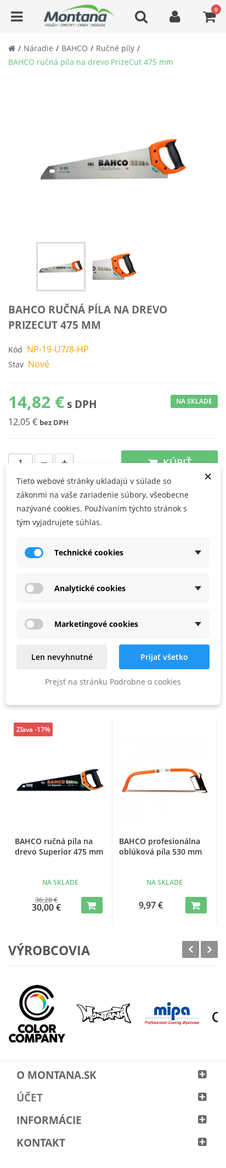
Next (209, 949)
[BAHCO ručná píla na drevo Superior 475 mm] (60, 780)
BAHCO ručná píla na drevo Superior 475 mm (59, 846)
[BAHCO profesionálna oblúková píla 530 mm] (164, 780)
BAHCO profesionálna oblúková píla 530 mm (160, 846)
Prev (190, 949)
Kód (15, 349)
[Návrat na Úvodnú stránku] (11, 48)
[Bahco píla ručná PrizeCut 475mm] (61, 266)
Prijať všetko (164, 657)
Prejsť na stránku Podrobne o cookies (113, 681)
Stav (16, 364)
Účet (29, 1097)
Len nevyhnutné (62, 657)
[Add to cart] (92, 905)
